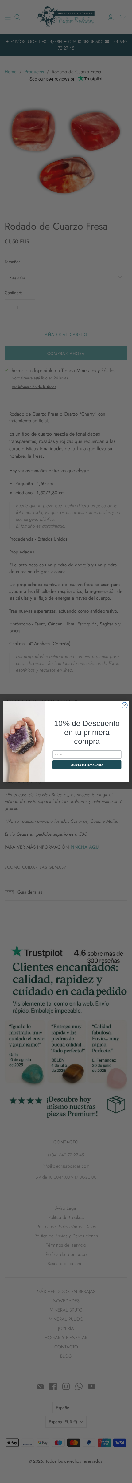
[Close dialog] (124, 705)
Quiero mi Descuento (87, 764)
